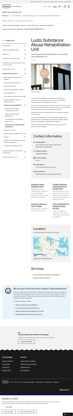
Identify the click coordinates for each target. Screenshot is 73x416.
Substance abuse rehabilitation (46, 25)
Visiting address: (41, 142)
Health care (23, 25)
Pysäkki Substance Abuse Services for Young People (60, 186)
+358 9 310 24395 (42, 153)
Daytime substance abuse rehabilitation (26, 305)
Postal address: (40, 164)
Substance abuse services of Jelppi (39, 205)
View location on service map (44, 147)
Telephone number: (41, 151)
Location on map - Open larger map (42, 258)
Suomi (45, 6)
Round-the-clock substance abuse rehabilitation (12, 29)
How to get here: (40, 171)
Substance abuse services (33, 25)
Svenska (50, 6)
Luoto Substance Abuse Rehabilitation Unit (27, 308)
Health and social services (14, 25)
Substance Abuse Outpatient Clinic (37, 185)
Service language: (41, 158)
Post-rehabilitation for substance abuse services (61, 206)
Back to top (64, 390)
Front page (4, 25)
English (55, 6)
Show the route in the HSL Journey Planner (47, 174)
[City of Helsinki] (5, 382)
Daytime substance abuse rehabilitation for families (30, 311)
